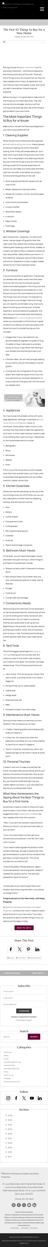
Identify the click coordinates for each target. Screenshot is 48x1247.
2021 (10, 1138)
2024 (10, 1124)
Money (6, 1072)
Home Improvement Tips (12, 1082)
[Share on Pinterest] (28, 949)
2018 (10, 1152)
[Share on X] (19, 949)
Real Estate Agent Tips (11, 1069)
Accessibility (25, 1228)
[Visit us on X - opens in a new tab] (24, 1098)
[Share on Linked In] (37, 949)
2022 (10, 1133)
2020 (10, 1143)
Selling (6, 1055)
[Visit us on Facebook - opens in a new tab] (16, 1098)
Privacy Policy (15, 1228)
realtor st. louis (9, 1075)
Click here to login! (24, 1020)
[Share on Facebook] (10, 949)
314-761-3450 (27, 1199)
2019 (10, 1147)
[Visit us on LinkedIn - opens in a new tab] (39, 1098)
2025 (10, 1120)
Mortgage (7, 1078)
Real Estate (8, 1052)
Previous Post (12, 973)
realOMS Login (24, 1243)
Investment (21, 958)
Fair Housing (33, 1228)
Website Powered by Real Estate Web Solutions (24, 1237)
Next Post (37, 973)
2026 (10, 1115)
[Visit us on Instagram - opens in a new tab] (8, 1098)
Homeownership (35, 958)
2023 (10, 1129)
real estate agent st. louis (12, 1062)
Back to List (23, 928)
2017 (10, 1156)
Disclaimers (42, 1241)
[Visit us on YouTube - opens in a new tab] (32, 1098)
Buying (11, 958)
